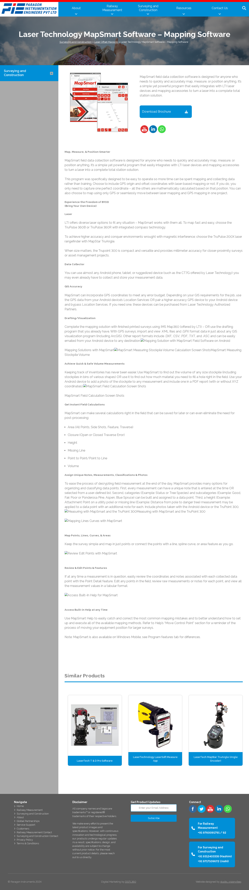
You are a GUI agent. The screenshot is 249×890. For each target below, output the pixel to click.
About (76, 8)
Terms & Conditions (28, 843)
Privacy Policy (25, 839)
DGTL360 (130, 881)
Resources (183, 8)
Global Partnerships (28, 821)
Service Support (26, 824)
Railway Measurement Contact (34, 832)
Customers (23, 828)
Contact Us (220, 8)
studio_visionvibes (230, 881)
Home (20, 806)
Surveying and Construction (148, 8)
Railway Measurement (112, 8)
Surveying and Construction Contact (37, 836)
